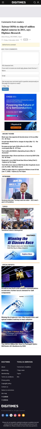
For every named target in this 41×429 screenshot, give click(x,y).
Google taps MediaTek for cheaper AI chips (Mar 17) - (20, 142)
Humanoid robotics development (12, 230)
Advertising (4, 370)
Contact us (4, 387)
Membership (5, 373)
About (3, 367)
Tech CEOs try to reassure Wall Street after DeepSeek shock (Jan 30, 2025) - (21, 166)
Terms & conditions (7, 377)
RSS (18, 377)
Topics (4, 206)
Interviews (6, 176)
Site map (4, 393)
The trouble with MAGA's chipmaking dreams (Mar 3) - (19, 152)
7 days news (21, 370)
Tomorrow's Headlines (24, 367)
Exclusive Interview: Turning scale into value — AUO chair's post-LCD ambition (20, 201)
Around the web (8, 134)
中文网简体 (4, 400)
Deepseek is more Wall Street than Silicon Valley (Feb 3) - (20, 161)
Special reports (8, 264)
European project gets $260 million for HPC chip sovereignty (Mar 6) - (17, 147)
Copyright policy (6, 383)
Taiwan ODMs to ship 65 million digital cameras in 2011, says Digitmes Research (18, 30)
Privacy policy (5, 380)
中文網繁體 (4, 397)
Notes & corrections (7, 390)
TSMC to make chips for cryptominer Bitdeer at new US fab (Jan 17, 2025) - (20, 170)
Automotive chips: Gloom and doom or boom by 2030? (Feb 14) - (20, 156)
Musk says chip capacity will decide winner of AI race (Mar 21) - (20, 138)
